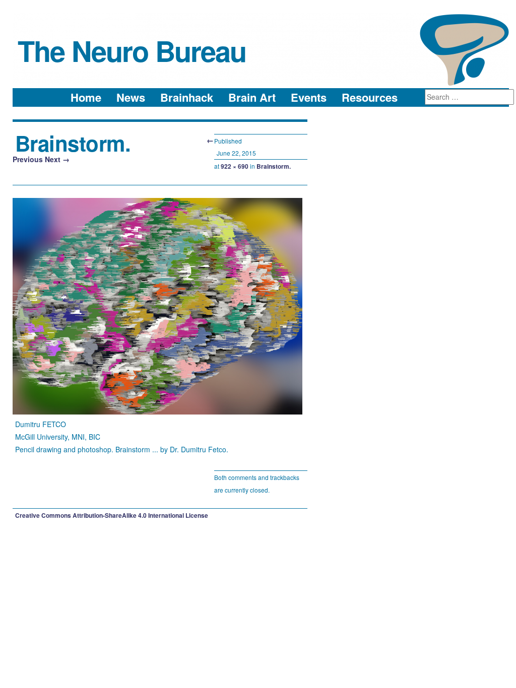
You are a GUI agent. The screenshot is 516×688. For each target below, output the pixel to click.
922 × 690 (234, 166)
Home (86, 97)
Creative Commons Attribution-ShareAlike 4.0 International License (111, 515)
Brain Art (252, 97)
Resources (370, 97)
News (130, 97)
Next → (57, 159)
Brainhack (186, 97)
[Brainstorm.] (157, 411)
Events (309, 97)
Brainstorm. (273, 166)
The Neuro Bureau (132, 50)
